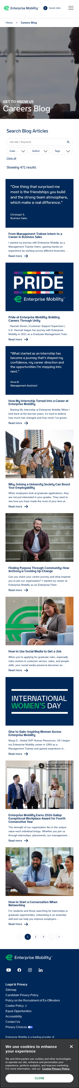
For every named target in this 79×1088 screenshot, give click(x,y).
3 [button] (43, 936)
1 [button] (27, 936)
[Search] (68, 142)
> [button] (59, 936)
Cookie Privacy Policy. (56, 1068)
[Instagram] (30, 970)
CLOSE (39, 1078)
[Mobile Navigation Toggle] (71, 8)
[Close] (71, 1046)
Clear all (11, 158)
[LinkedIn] (40, 970)
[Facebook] (19, 970)
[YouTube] (9, 970)
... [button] (51, 936)
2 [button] (35, 936)
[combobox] (17, 150)
